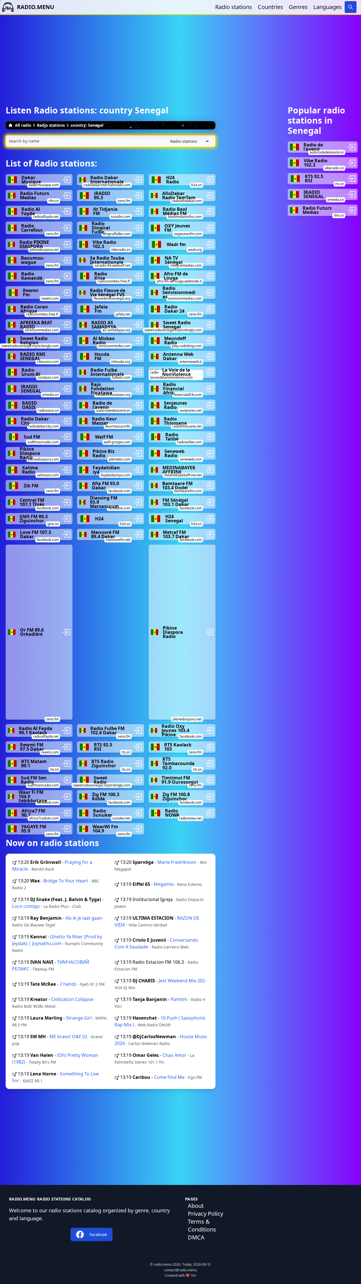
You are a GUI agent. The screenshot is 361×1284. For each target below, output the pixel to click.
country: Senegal (87, 125)
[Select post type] (188, 141)
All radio (23, 125)
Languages (327, 7)
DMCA (196, 1237)
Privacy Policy (205, 1213)
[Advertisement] (180, 54)
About (196, 1205)
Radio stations (233, 7)
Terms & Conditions (202, 1225)
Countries (270, 7)
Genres (298, 7)
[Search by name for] (110, 141)
